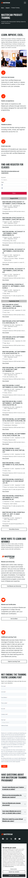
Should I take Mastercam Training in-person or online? (13, 788)
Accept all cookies (14, 875)
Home (2, 7)
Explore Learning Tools (14, 661)
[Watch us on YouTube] (19, 839)
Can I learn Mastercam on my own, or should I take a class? (11, 812)
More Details (5, 213)
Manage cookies (13, 868)
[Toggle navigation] (25, 3)
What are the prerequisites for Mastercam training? (12, 796)
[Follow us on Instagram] (7, 839)
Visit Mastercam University (14, 586)
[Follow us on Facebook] (3, 839)
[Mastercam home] (5, 2)
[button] (14, 208)
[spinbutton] (14, 185)
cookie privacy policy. (9, 866)
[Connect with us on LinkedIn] (15, 839)
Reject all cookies (14, 871)
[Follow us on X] (11, 839)
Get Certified (14, 618)
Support (8, 7)
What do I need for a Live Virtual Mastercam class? (12, 820)
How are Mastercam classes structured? (11, 804)
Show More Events (14, 529)
